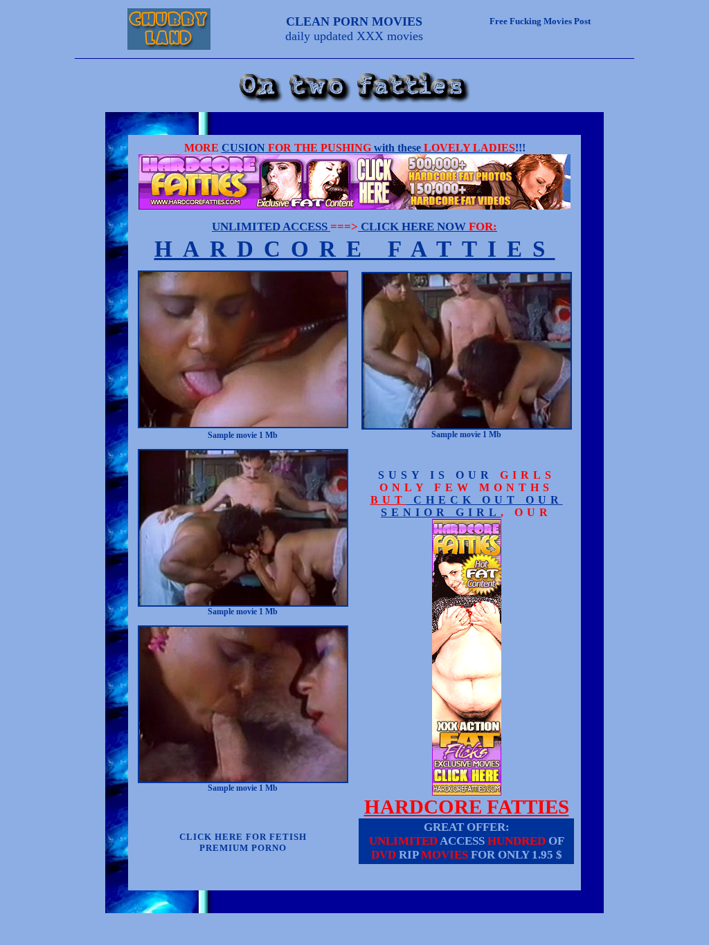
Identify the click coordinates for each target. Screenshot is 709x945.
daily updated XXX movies (354, 29)
